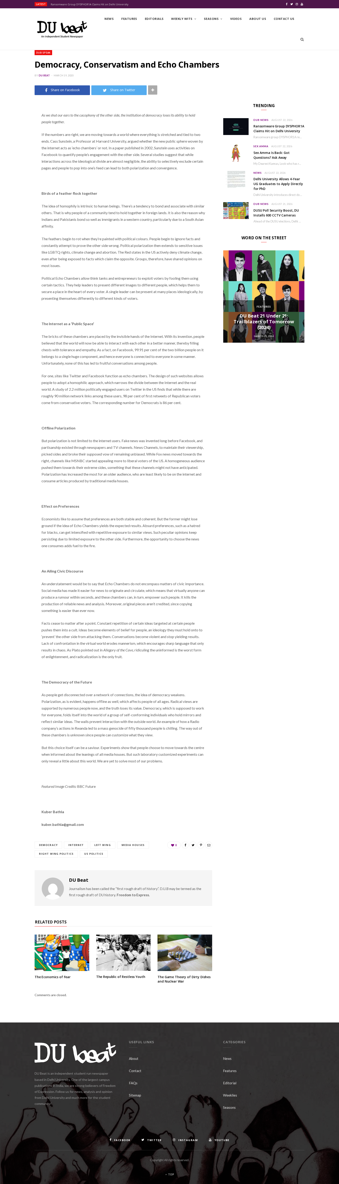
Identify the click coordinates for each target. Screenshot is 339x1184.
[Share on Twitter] (17, 140)
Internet (76, 845)
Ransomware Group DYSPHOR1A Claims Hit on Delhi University (89, 4)
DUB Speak (43, 52)
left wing (102, 845)
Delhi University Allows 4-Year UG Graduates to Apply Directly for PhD (278, 184)
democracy (48, 845)
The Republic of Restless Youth (120, 976)
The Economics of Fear (53, 977)
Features (129, 19)
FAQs (133, 1083)
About (133, 1058)
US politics (93, 853)
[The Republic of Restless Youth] (123, 953)
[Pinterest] (17, 152)
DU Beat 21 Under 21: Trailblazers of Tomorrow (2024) (264, 321)
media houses (133, 845)
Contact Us (284, 19)
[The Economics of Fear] (62, 953)
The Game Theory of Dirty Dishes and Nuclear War (184, 979)
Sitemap (135, 1095)
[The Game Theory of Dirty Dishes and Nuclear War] (185, 953)
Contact (135, 1071)
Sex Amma (260, 146)
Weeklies (230, 1095)
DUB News (261, 119)
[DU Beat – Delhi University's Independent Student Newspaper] (62, 29)
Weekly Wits (181, 19)
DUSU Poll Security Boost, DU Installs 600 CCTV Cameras (276, 212)
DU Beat (44, 75)
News (109, 19)
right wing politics (56, 853)
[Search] (302, 39)
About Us (257, 19)
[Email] (17, 164)
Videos (236, 19)
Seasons (211, 19)
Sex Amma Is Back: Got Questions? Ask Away (271, 155)
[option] (263, 296)
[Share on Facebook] (17, 128)
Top (170, 1174)
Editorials (154, 19)
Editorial (229, 1083)
